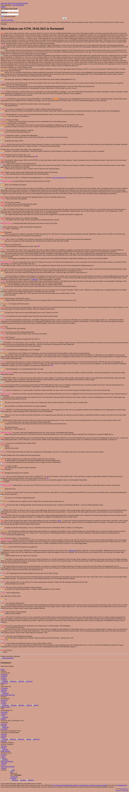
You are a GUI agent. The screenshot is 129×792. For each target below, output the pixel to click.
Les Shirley (4, 729)
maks (60, 785)
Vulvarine (4, 741)
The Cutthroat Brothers (8, 766)
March (3, 669)
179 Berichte (14, 777)
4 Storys (3, 737)
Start (2, 3)
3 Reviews (4, 690)
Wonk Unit (4, 683)
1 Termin (3, 703)
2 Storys (3, 765)
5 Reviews (4, 714)
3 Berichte (4, 734)
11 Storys (3, 678)
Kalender (20, 3)
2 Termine (4, 679)
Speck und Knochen (7, 761)
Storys (6, 3)
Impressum (118, 790)
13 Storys (3, 702)
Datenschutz (125, 790)
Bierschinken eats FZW (8, 695)
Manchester (72, 550)
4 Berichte (4, 724)
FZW (11, 771)
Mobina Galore (5, 707)
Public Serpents (5, 751)
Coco (79, 785)
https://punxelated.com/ (59, 177)
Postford (3, 719)
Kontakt (25, 3)
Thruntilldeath (66, 785)
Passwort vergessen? (7, 20)
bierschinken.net (124, 788)
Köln (59, 520)
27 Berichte (4, 688)
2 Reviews (4, 676)
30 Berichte (4, 674)
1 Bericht (3, 768)
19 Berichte (4, 712)
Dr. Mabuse (74, 785)
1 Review (4, 736)
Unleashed (34, 279)
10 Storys (3, 691)
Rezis (15, 3)
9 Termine (13, 778)
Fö (52, 785)
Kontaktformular (122, 785)
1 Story (3, 715)
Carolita (56, 785)
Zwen (95, 785)
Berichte (10, 3)
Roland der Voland (87, 785)
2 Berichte (4, 763)
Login (13, 5)
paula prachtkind (102, 785)
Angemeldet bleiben (9, 16)
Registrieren (20, 5)
